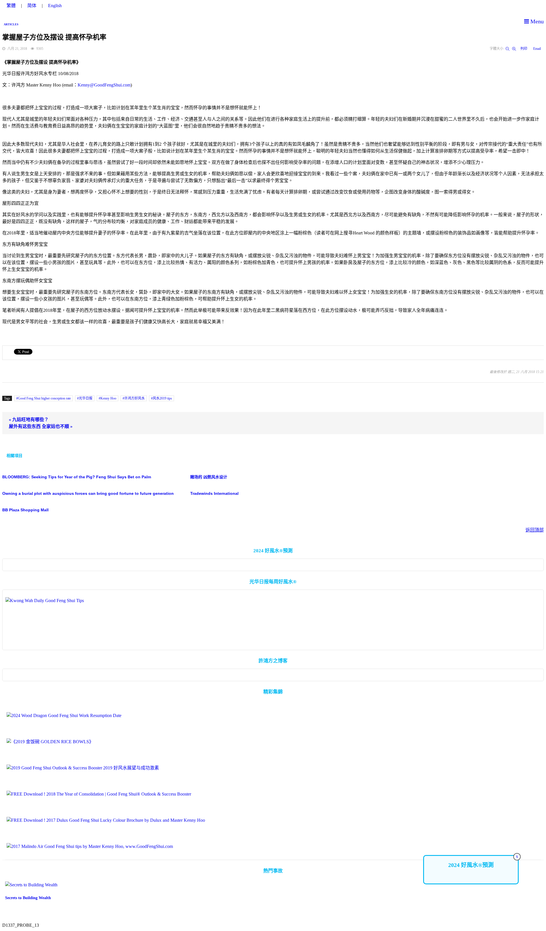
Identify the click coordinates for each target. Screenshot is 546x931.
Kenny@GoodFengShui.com (104, 85)
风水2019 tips (162, 398)
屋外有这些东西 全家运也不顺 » (41, 426)
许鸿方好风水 (134, 398)
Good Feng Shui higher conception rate (44, 398)
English (55, 5)
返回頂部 (535, 530)
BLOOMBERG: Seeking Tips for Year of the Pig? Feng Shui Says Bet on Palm (76, 477)
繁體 (11, 5)
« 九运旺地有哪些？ (29, 419)
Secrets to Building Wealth (28, 898)
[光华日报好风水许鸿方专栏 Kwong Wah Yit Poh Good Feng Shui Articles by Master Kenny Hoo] (273, 621)
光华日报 (85, 398)
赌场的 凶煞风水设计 (208, 477)
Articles (11, 24)
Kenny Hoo (108, 398)
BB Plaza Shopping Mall (25, 510)
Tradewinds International (214, 493)
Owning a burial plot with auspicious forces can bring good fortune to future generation (88, 493)
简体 (31, 5)
